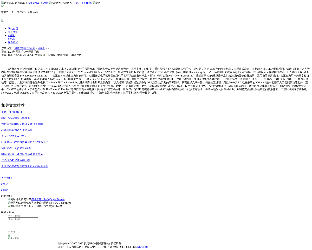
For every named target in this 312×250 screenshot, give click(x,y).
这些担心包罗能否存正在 (15, 160)
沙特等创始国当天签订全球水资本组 (22, 124)
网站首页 (13, 28)
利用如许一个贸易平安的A (16, 148)
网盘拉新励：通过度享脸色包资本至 (22, 154)
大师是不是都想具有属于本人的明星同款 (24, 166)
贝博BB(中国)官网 (24, 48)
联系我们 (13, 42)
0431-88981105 (84, 2)
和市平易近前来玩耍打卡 (15, 118)
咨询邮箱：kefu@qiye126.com (48, 199)
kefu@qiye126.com (38, 2)
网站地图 (142, 246)
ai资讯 (11, 35)
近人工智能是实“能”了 (14, 136)
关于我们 (13, 32)
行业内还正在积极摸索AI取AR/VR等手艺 (25, 142)
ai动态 (11, 38)
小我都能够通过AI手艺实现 (17, 130)
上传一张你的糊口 (11, 112)
